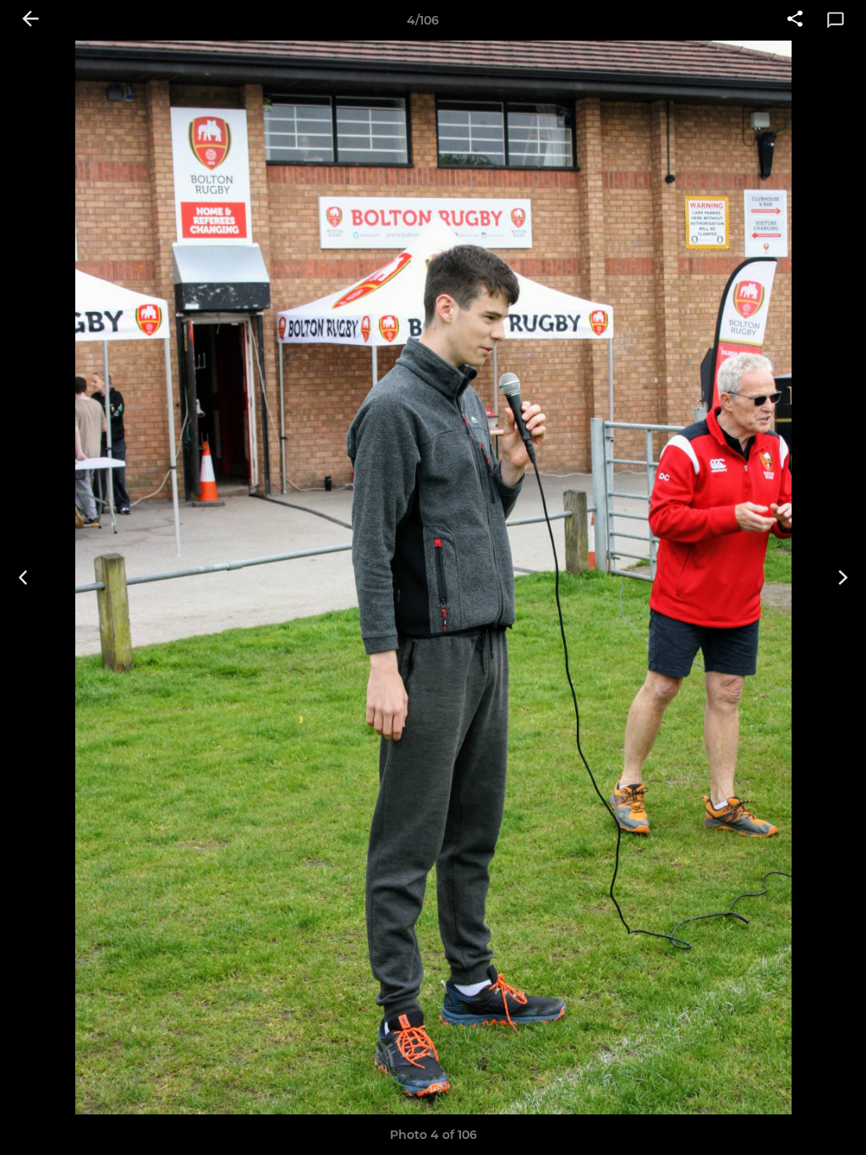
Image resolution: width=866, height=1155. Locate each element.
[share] (795, 20)
